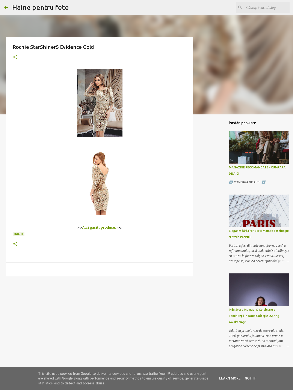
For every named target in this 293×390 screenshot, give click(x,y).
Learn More (229, 378)
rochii (18, 233)
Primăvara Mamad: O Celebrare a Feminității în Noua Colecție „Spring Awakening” (254, 316)
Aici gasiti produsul (99, 227)
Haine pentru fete (40, 7)
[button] (15, 57)
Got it (250, 378)
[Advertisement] (99, 313)
